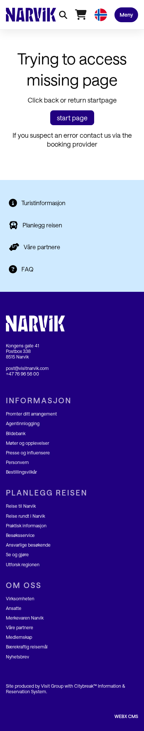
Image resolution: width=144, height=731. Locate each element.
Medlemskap (19, 637)
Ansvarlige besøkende (28, 544)
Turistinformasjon (43, 202)
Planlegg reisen (42, 224)
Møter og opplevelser (27, 442)
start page (72, 118)
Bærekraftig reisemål (27, 646)
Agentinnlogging (23, 423)
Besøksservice (20, 535)
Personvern (17, 462)
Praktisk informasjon (26, 525)
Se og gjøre (17, 554)
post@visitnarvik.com (27, 368)
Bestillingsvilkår (21, 471)
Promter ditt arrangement (31, 413)
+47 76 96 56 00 (22, 373)
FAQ (27, 269)
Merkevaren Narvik (25, 617)
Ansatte (13, 608)
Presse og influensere (28, 452)
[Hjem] (31, 14)
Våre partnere (42, 246)
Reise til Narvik (21, 505)
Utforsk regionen (23, 564)
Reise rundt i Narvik (25, 515)
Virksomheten (20, 598)
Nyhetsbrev (17, 656)
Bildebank (15, 433)
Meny (126, 14)
